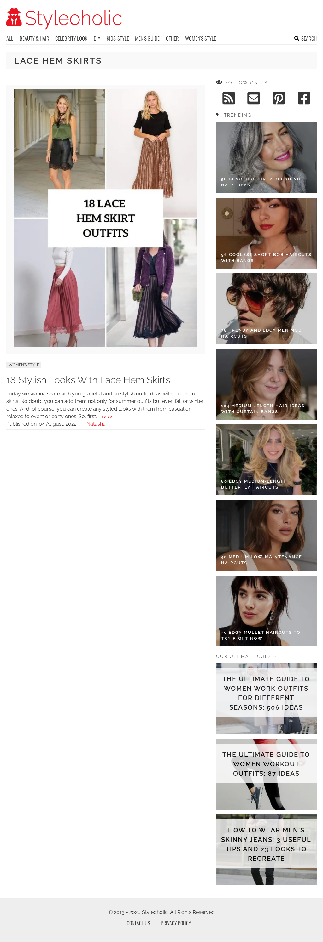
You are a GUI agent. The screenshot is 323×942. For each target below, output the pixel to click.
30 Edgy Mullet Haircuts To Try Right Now (261, 635)
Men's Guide (147, 38)
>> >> (107, 416)
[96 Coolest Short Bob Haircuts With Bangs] (266, 233)
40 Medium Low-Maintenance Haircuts (261, 559)
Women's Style (200, 38)
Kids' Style (118, 38)
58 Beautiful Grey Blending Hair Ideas (261, 182)
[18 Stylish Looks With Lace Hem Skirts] (105, 346)
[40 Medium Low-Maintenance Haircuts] (266, 535)
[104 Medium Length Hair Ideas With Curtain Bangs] (266, 384)
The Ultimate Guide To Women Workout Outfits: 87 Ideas (266, 764)
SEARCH (309, 38)
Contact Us (138, 923)
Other (172, 38)
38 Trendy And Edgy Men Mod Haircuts (261, 333)
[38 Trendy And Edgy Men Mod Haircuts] (266, 308)
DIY (97, 38)
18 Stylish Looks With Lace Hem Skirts (88, 379)
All (9, 38)
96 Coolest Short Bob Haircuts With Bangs (266, 257)
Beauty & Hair (34, 38)
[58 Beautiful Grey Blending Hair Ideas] (266, 157)
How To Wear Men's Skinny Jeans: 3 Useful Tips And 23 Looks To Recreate (266, 844)
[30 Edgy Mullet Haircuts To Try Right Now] (266, 611)
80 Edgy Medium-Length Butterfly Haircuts (254, 484)
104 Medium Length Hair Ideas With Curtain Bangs (263, 408)
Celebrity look (71, 38)
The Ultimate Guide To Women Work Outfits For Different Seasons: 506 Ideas (266, 693)
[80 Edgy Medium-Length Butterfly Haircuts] (266, 459)
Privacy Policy (176, 923)
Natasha (96, 424)
